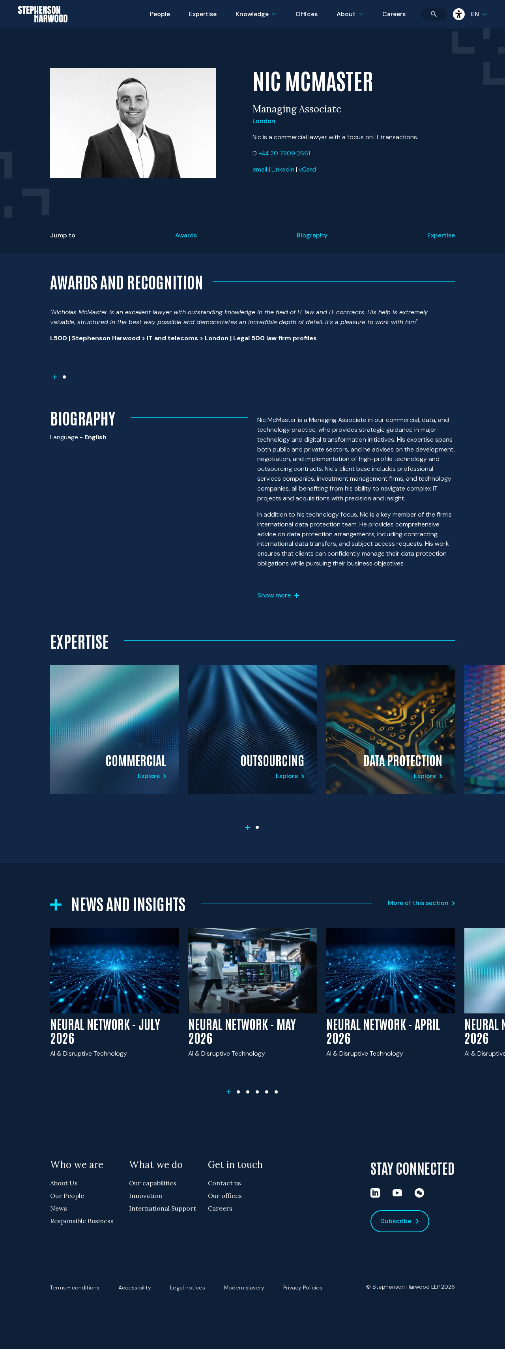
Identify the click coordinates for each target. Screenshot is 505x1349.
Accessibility (134, 1287)
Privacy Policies (302, 1287)
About (355, 19)
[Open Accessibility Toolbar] (459, 14)
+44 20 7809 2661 (284, 153)
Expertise (203, 14)
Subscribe (396, 1221)
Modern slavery (244, 1287)
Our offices (225, 1196)
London (263, 121)
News (58, 1208)
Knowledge (255, 19)
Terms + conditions (74, 1287)
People (160, 14)
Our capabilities (152, 1183)
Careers (394, 14)
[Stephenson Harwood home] (42, 28)
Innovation (145, 1196)
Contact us (224, 1183)
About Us (64, 1183)
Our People (67, 1196)
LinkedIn (282, 169)
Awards (186, 235)
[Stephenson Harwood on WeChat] (419, 1193)
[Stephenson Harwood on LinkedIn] (375, 1193)
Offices (307, 14)
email (259, 169)
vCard (307, 169)
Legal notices (187, 1287)
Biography (312, 235)
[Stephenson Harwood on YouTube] (397, 1193)
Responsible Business (82, 1221)
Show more (274, 595)
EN (475, 14)
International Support (162, 1208)
